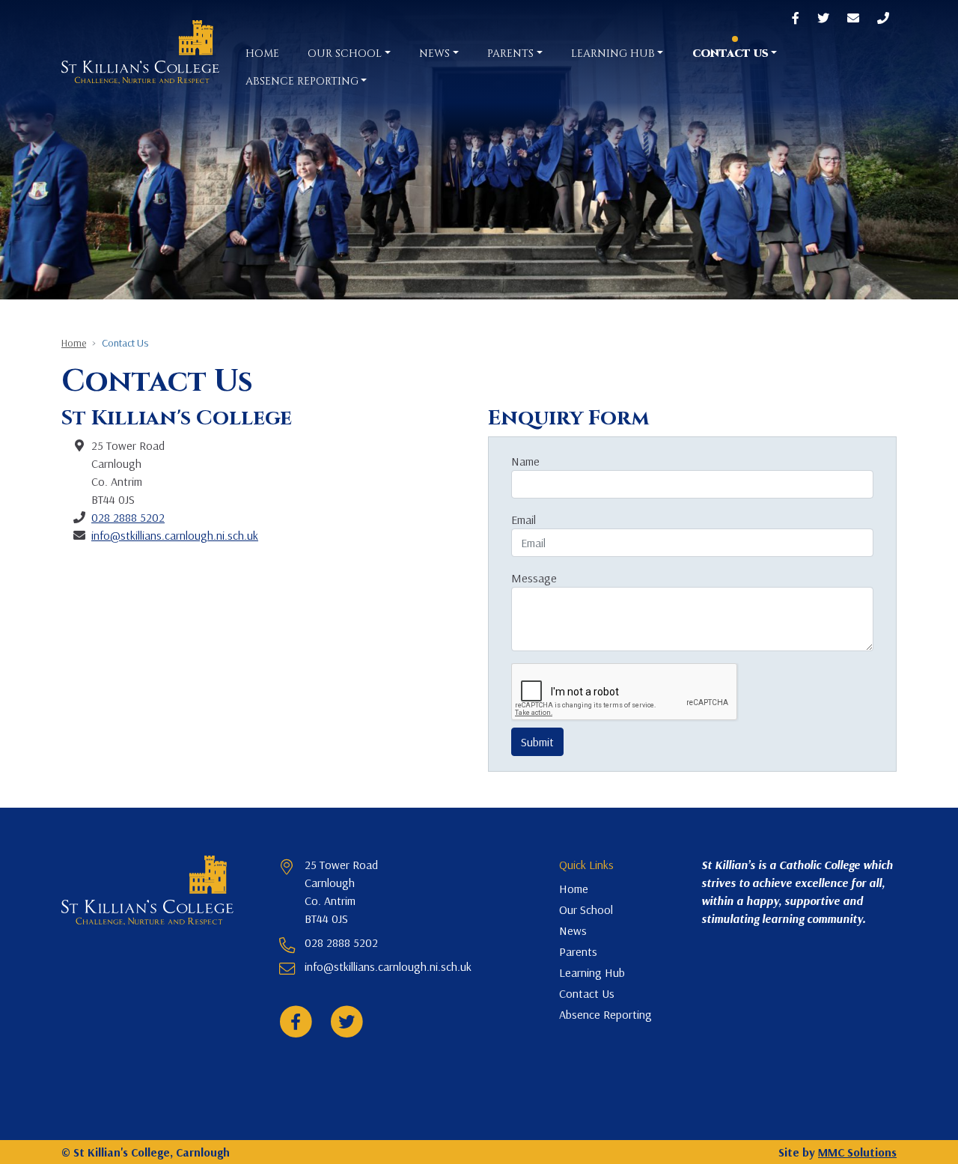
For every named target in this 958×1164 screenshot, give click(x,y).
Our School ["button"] (345, 53)
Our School (586, 909)
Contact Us (586, 993)
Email (523, 519)
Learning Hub (592, 972)
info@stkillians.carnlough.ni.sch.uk (174, 535)
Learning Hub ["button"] (613, 53)
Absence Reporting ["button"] (302, 81)
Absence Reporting (605, 1014)
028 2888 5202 (128, 517)
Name (525, 461)
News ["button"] (434, 53)
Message (534, 577)
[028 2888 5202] (883, 19)
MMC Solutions (857, 1152)
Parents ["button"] (510, 53)
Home (262, 53)
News (573, 930)
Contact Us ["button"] (730, 53)
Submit (537, 741)
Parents (578, 951)
